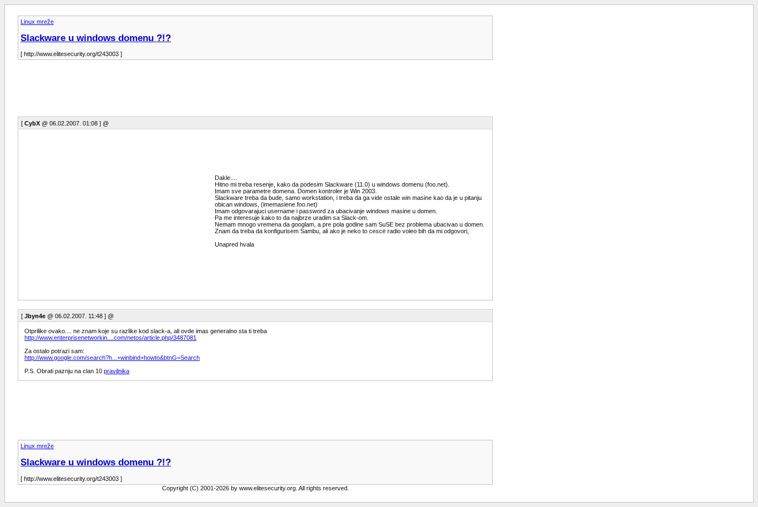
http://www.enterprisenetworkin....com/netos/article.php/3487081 (110, 337)
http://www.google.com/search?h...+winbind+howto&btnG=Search (112, 357)
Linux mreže (37, 21)
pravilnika (116, 371)
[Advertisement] (220, 92)
